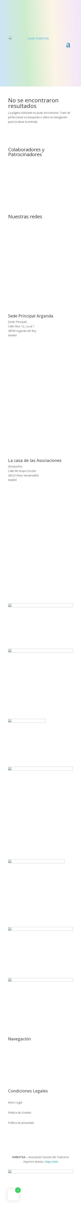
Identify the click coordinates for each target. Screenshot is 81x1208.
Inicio (11, 1050)
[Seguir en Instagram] (44, 235)
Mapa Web (51, 1161)
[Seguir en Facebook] (37, 235)
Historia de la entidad (21, 1080)
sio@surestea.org (52, 253)
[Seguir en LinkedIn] (52, 235)
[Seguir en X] (29, 235)
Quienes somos (17, 1060)
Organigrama (16, 1070)
